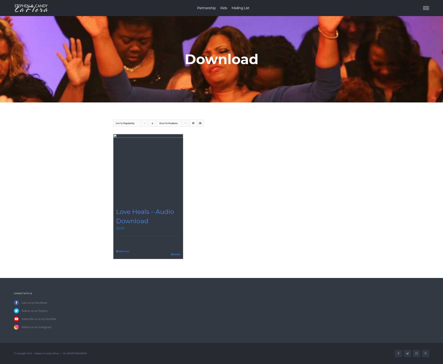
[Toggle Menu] (426, 8)
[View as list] (200, 123)
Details (176, 254)
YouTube (50, 319)
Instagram (44, 327)
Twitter (43, 311)
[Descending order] (152, 123)
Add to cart (124, 251)
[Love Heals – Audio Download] (148, 169)
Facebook (41, 302)
